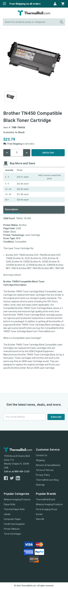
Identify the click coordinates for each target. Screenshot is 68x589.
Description (11, 209)
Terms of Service (44, 470)
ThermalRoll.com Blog (47, 480)
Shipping (40, 460)
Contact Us (41, 455)
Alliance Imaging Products (17, 499)
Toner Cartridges (12, 534)
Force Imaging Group (46, 509)
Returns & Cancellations (48, 465)
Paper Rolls (9, 504)
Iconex (39, 514)
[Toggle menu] (3, 3)
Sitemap (40, 485)
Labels (7, 514)
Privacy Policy (43, 475)
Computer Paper (12, 519)
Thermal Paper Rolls (14, 509)
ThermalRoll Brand (45, 499)
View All (40, 519)
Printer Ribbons (12, 529)
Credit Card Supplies (14, 524)
